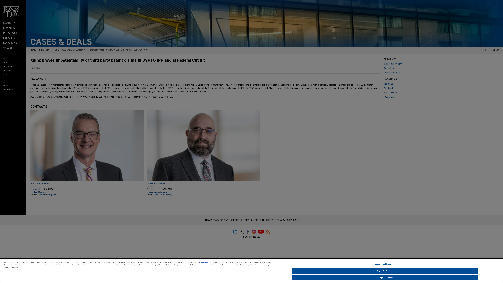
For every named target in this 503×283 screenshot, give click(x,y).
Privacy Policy (205, 262)
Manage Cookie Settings (385, 264)
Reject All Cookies (384, 271)
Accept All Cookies (385, 278)
